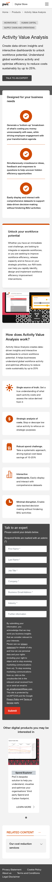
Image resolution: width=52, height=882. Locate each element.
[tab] (26, 818)
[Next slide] (48, 779)
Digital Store (21, 4)
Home (5, 12)
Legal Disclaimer (11, 876)
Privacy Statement (11, 869)
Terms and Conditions (28, 873)
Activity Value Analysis (35, 12)
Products (16, 12)
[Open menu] (47, 4)
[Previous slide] (4, 779)
